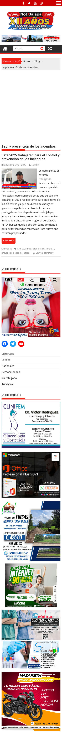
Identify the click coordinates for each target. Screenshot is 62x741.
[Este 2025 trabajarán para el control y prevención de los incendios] (19, 170)
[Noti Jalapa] (4, 48)
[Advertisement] (31, 103)
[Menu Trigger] (58, 2)
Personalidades (11, 372)
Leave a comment (44, 252)
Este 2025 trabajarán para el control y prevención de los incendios (31, 157)
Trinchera (7, 384)
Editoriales (8, 353)
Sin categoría (9, 378)
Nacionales (8, 365)
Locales (35, 164)
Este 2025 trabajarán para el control (35, 248)
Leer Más (8, 240)
